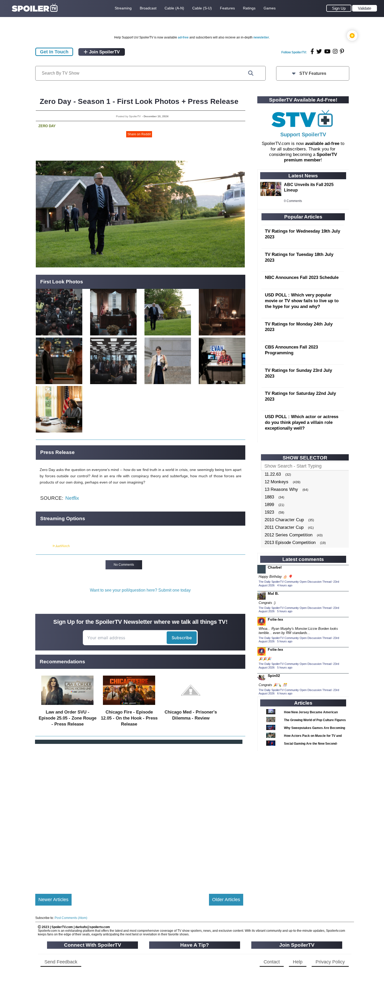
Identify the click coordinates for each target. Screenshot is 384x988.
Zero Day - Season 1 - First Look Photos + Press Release (139, 101)
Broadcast (148, 8)
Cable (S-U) (202, 8)
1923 (269, 512)
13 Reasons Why (281, 489)
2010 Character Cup (284, 519)
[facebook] (312, 51)
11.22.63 (273, 474)
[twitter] (319, 51)
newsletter (261, 37)
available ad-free (322, 143)
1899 (269, 504)
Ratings (249, 8)
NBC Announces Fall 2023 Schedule (302, 277)
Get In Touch (54, 51)
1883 (269, 497)
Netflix (72, 498)
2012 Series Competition (288, 534)
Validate (364, 8)
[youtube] (327, 51)
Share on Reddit (139, 134)
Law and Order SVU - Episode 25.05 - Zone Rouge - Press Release (67, 718)
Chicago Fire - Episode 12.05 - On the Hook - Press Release (129, 718)
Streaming (123, 8)
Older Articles (226, 899)
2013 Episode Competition (290, 542)
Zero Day (47, 126)
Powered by (44, 546)
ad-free (183, 37)
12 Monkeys (276, 481)
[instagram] (335, 51)
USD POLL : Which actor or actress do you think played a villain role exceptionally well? (301, 422)
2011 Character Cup (284, 527)
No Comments (124, 564)
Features (227, 8)
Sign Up (339, 8)
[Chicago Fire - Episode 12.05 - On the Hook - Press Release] (129, 706)
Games (270, 8)
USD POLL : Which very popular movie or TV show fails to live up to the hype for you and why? (302, 301)
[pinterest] (342, 51)
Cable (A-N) (174, 8)
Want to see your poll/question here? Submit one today (140, 590)
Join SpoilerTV (104, 51)
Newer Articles (53, 899)
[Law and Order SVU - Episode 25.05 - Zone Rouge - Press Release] (67, 706)
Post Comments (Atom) (71, 918)
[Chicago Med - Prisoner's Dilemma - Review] (191, 706)
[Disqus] (139, 814)
